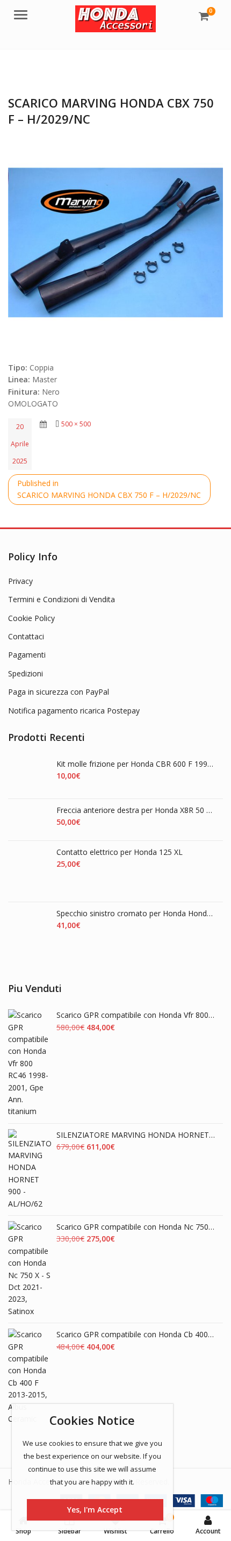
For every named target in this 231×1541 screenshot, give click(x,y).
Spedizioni (25, 673)
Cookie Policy (31, 618)
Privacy (20, 581)
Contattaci (26, 636)
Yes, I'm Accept (94, 1509)
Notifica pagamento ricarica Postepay (74, 710)
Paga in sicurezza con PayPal (58, 692)
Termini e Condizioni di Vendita (61, 599)
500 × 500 (76, 424)
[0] (204, 16)
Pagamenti (27, 655)
